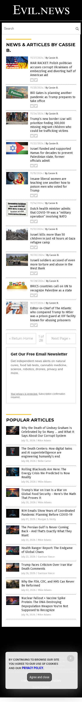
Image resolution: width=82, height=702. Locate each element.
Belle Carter (44, 461)
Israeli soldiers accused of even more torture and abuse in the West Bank (52, 264)
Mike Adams (44, 440)
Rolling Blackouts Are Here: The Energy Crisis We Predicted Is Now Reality (45, 473)
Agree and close (39, 677)
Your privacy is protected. (24, 394)
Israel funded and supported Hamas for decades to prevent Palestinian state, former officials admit (51, 155)
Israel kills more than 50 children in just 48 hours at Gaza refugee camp (52, 238)
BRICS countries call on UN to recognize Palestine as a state (51, 288)
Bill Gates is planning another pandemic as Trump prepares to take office (52, 97)
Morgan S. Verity (47, 519)
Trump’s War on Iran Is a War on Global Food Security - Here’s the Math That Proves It (48, 494)
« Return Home (21, 338)
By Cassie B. (51, 57)
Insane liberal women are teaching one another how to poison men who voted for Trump (50, 185)
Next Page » (60, 338)
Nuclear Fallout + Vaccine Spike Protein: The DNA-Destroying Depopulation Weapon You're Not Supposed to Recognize (44, 604)
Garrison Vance (46, 556)
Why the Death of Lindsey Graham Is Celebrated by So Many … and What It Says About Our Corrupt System (47, 432)
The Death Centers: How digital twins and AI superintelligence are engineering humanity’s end (46, 452)
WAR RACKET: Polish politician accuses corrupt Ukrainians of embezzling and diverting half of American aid (53, 69)
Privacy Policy (32, 668)
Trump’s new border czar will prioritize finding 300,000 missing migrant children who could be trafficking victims (51, 125)
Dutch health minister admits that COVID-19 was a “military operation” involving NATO (50, 212)
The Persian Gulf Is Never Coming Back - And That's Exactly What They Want (46, 531)
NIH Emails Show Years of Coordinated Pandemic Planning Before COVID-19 (48, 513)
